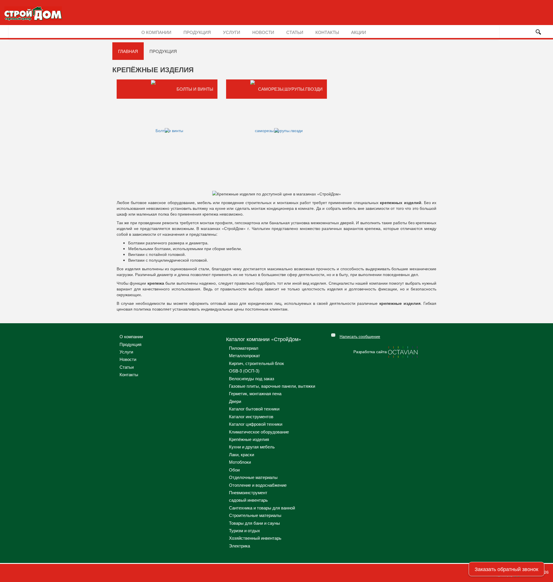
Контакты (327, 32)
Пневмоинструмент (248, 492)
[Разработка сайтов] (403, 351)
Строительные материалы (255, 515)
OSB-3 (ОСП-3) (244, 371)
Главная (128, 51)
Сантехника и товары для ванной (262, 508)
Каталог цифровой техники (255, 424)
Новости (263, 32)
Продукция (197, 32)
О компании (156, 32)
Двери (235, 401)
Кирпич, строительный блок (256, 363)
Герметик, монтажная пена (255, 393)
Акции (358, 32)
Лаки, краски (241, 454)
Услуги (231, 32)
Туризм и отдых (244, 530)
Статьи (294, 32)
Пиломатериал (243, 348)
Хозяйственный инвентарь (255, 538)
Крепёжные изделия (249, 439)
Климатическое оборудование (259, 432)
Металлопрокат (244, 355)
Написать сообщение (360, 336)
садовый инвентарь (248, 500)
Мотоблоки (240, 462)
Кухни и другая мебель (252, 447)
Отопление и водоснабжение (258, 485)
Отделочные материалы (253, 477)
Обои (234, 470)
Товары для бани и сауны (254, 523)
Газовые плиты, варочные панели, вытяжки (272, 386)
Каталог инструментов (251, 416)
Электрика (239, 546)
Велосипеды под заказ (251, 378)
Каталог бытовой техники (254, 409)
